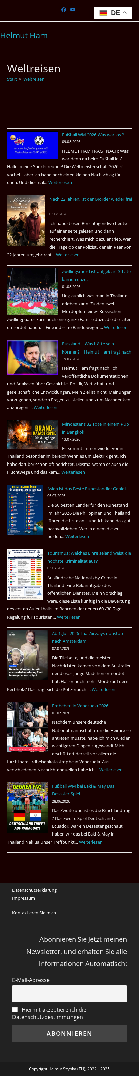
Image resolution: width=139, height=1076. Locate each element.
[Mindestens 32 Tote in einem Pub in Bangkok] (32, 434)
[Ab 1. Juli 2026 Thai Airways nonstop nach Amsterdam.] (27, 655)
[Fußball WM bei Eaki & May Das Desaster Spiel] (27, 807)
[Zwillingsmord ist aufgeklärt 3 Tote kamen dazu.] (32, 291)
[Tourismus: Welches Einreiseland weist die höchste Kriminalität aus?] (25, 574)
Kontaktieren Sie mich (34, 913)
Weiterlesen (60, 182)
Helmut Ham (24, 35)
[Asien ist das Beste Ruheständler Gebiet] (25, 510)
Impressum (23, 898)
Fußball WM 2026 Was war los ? (93, 135)
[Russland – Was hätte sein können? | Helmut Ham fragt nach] (32, 357)
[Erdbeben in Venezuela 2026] (27, 727)
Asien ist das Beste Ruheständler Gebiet (86, 489)
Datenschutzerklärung (34, 890)
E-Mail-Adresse (31, 980)
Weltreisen (34, 79)
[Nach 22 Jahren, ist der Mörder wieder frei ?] (26, 220)
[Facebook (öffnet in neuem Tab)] (64, 10)
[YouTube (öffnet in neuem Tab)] (73, 10)
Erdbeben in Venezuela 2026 (80, 706)
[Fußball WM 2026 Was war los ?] (32, 145)
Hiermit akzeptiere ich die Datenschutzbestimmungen (49, 1013)
